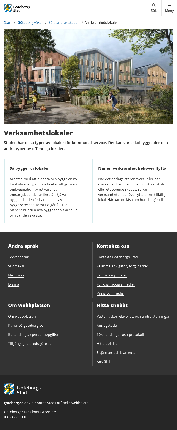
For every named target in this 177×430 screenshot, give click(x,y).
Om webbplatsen (22, 316)
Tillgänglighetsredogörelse (29, 343)
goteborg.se (14, 402)
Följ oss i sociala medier (116, 284)
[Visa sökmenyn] (153, 8)
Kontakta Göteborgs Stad (117, 257)
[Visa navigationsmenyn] (169, 8)
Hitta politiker (108, 343)
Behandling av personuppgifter (33, 334)
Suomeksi (16, 266)
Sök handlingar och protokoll (120, 334)
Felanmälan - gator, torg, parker (122, 266)
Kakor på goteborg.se (25, 325)
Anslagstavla (107, 325)
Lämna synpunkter (112, 275)
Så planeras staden (64, 22)
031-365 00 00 (15, 417)
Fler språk (16, 275)
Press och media (110, 293)
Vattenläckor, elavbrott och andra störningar (133, 316)
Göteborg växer (30, 22)
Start (8, 22)
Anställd (103, 361)
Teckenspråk (18, 257)
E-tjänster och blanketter (117, 352)
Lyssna (13, 284)
